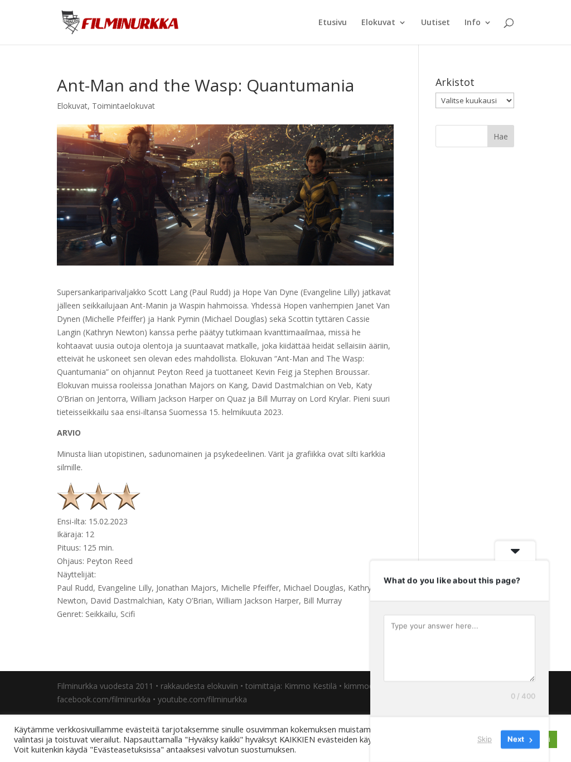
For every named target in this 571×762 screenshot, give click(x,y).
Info (472, 22)
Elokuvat (378, 22)
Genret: (71, 614)
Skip (484, 739)
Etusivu (332, 22)
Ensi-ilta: (71, 521)
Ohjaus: (70, 561)
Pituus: (69, 547)
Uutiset (435, 22)
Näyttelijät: (76, 574)
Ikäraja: (70, 534)
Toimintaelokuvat (123, 105)
